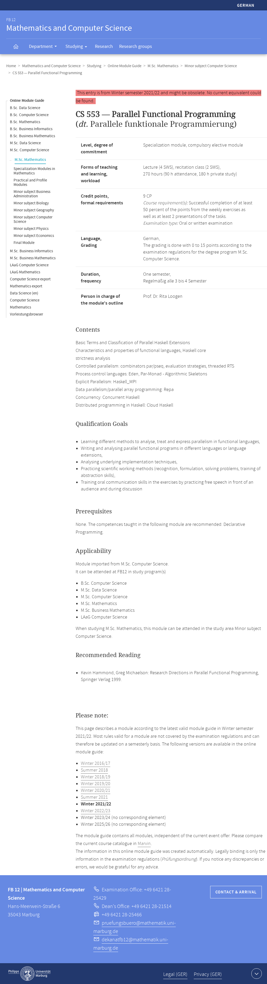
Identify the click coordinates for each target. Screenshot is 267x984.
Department (41, 46)
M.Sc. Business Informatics (31, 251)
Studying (74, 46)
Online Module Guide (124, 66)
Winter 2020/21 (95, 790)
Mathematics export (26, 286)
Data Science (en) (24, 293)
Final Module (24, 242)
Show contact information (256, 973)
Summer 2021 (94, 797)
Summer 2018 (94, 770)
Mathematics (20, 307)
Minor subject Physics (31, 228)
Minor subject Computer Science (211, 66)
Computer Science (24, 300)
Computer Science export (30, 279)
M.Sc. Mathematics (163, 66)
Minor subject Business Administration (32, 194)
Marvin (144, 844)
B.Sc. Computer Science (29, 114)
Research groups (135, 46)
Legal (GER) (175, 974)
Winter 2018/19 (95, 777)
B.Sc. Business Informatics (31, 129)
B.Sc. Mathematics (25, 121)
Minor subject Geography (34, 210)
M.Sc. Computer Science (29, 150)
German (245, 5)
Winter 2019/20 (95, 784)
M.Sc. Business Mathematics (33, 258)
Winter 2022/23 (95, 811)
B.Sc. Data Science (25, 107)
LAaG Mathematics (25, 272)
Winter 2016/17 (95, 763)
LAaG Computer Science (29, 265)
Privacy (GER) (208, 974)
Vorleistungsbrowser (26, 314)
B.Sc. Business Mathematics (32, 136)
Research (104, 46)
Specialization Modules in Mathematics (34, 171)
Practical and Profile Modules (30, 182)
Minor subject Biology (31, 203)
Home (11, 66)
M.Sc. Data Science (25, 143)
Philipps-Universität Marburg (29, 973)
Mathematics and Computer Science (51, 66)
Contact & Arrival (236, 892)
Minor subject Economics (34, 235)
